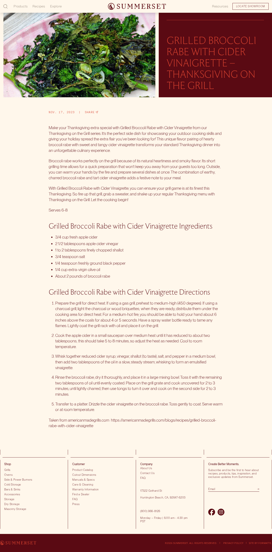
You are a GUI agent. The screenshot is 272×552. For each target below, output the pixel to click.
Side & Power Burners (18, 479)
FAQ (75, 499)
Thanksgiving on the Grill (69, 133)
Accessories (12, 494)
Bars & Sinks (12, 489)
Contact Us (147, 473)
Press (75, 504)
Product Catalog (82, 470)
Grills (7, 470)
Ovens (8, 474)
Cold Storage (12, 484)
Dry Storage (12, 504)
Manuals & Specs (83, 479)
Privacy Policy (233, 543)
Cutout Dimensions (84, 474)
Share (90, 112)
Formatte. (265, 543)
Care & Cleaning (82, 484)
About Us (146, 468)
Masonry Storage (15, 509)
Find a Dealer (80, 494)
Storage (9, 499)
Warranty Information (85, 489)
